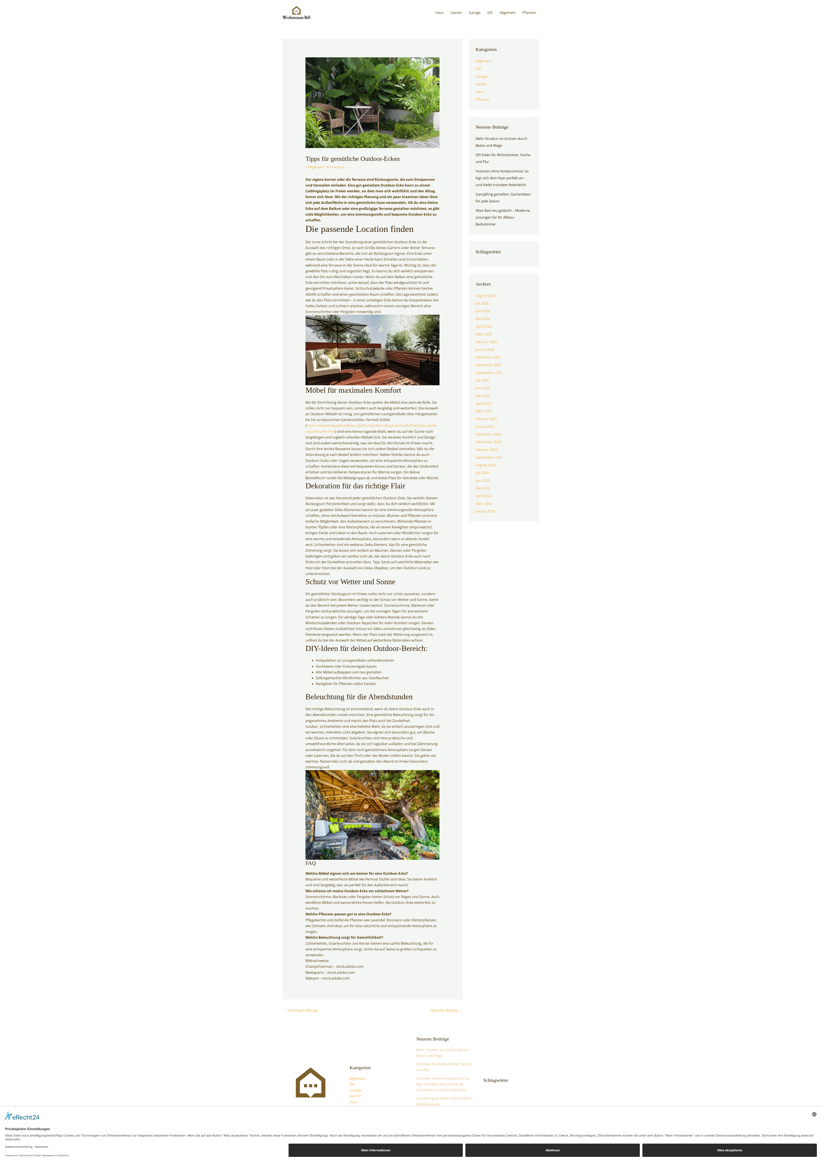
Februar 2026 (486, 341)
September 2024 (489, 457)
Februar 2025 (486, 418)
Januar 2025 (485, 426)
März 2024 (484, 503)
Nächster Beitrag (446, 1010)
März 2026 (484, 334)
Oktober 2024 (486, 449)
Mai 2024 (483, 488)
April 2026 (484, 326)
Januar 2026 (485, 349)
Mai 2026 (483, 318)
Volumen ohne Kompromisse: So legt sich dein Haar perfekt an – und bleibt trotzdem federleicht (502, 178)
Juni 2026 (483, 311)
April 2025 (484, 403)
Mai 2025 (483, 395)
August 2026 (486, 295)
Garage (475, 12)
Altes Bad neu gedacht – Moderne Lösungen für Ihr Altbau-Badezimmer (503, 217)
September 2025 (489, 372)
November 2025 (488, 365)
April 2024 (484, 496)
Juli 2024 (482, 472)
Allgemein (507, 12)
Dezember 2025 (488, 357)
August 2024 (486, 465)
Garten (456, 12)
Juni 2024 (483, 480)
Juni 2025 (483, 388)
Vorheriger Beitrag (300, 1010)
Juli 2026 (482, 303)
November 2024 (488, 442)
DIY (490, 12)
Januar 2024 (485, 511)
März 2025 (484, 411)
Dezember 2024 (488, 434)
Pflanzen (529, 12)
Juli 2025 (482, 380)
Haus (439, 12)
